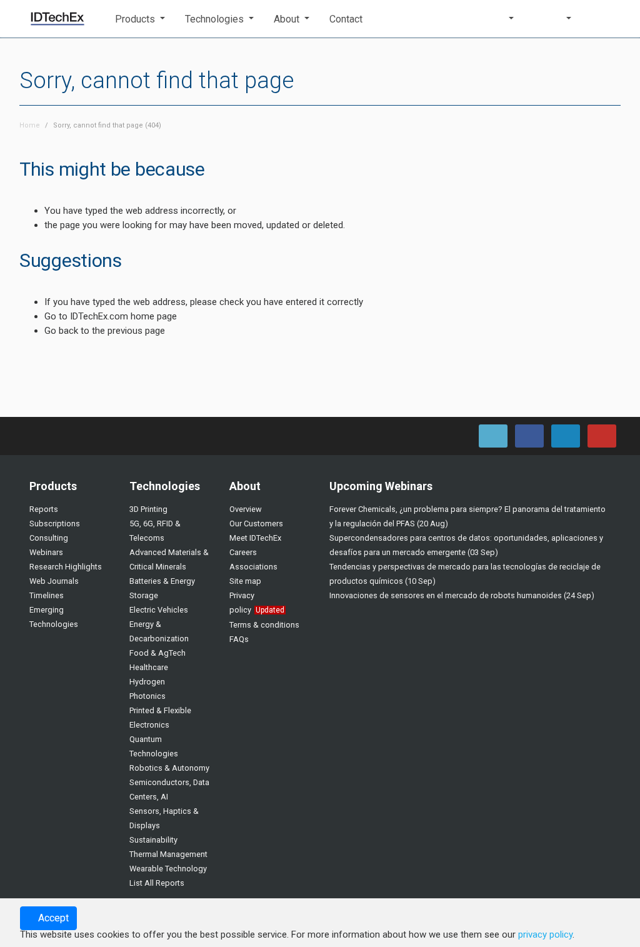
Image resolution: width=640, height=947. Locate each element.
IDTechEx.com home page (123, 316)
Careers (243, 552)
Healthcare (148, 667)
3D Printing (148, 509)
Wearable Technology (168, 868)
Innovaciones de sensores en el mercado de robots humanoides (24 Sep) (461, 595)
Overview (245, 509)
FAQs (239, 639)
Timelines (46, 595)
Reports (43, 509)
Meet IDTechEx (255, 538)
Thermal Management (168, 854)
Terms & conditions (264, 624)
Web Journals (54, 581)
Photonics (147, 696)
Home (29, 125)
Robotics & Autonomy (169, 768)
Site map (245, 581)
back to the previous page (112, 330)
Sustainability (153, 839)
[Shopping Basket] (603, 19)
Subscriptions (54, 523)
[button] (140, 19)
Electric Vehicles (158, 609)
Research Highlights (65, 566)
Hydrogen (147, 681)
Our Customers (256, 523)
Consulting (48, 538)
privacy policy (545, 934)
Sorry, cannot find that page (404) (107, 125)
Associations (253, 566)
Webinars (46, 552)
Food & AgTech (157, 653)
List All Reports (156, 883)
